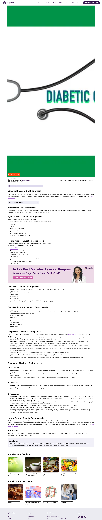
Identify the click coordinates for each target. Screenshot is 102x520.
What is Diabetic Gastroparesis (86, 180)
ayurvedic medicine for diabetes (52, 388)
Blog (65, 180)
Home (61, 180)
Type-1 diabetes (14, 247)
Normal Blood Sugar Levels (53, 516)
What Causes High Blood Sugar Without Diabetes (58, 518)
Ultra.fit (55, 2)
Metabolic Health (72, 180)
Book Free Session (12, 518)
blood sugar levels (73, 334)
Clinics (67, 2)
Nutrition (61, 2)
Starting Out (47, 2)
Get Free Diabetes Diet (91, 3)
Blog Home (39, 2)
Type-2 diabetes (14, 249)
